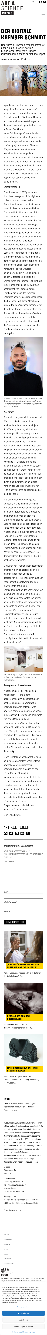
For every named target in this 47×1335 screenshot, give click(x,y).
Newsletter (7, 1244)
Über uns (6, 1235)
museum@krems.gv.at (17, 1185)
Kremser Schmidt (10, 1103)
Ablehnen (23, 1320)
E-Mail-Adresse (10, 902)
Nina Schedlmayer (11, 59)
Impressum (32, 1332)
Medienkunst (9, 1106)
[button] (43, 14)
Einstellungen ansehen (23, 1326)
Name (6, 892)
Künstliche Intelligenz (27, 1103)
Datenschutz (7, 1259)
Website (7, 911)
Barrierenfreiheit (9, 1264)
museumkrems (33, 236)
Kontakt (6, 1249)
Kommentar (9, 862)
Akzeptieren (23, 1313)
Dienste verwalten (23, 1307)
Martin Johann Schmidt (27, 256)
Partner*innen (8, 1240)
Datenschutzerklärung (19, 1332)
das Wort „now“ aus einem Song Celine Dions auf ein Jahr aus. (23, 593)
